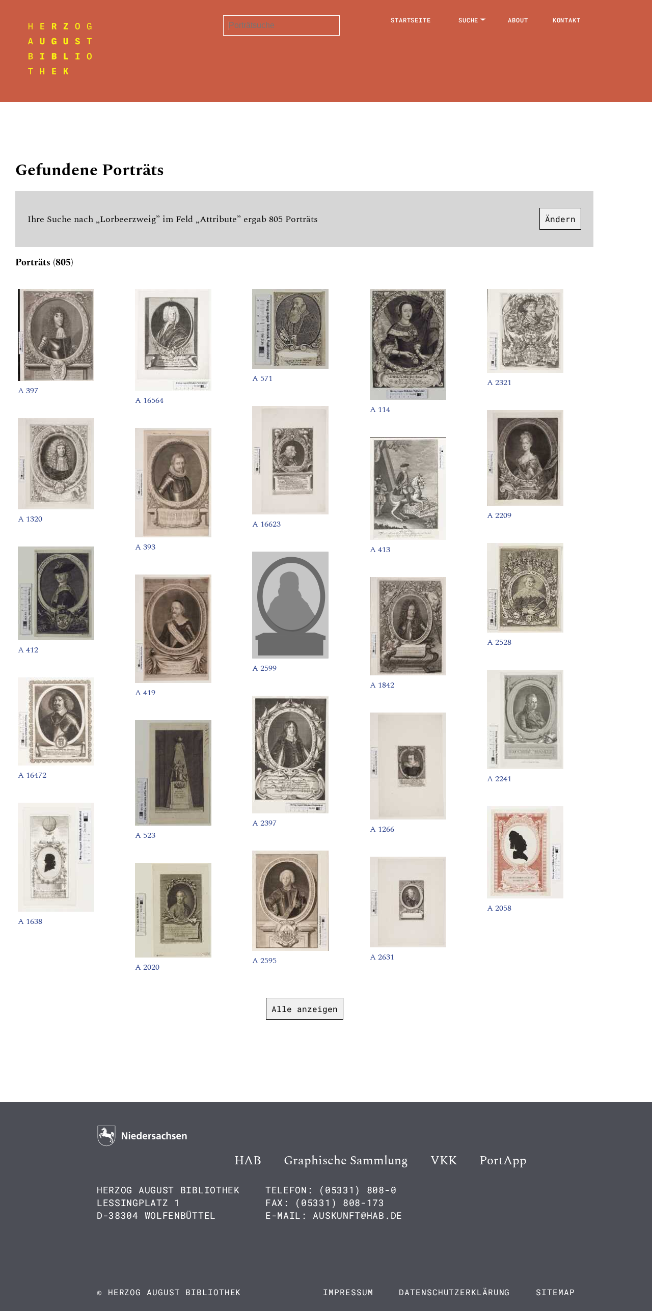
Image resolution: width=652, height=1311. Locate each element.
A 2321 (499, 382)
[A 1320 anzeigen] (56, 507)
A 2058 (499, 908)
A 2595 (264, 960)
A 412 (28, 650)
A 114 (380, 409)
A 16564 (149, 400)
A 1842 (382, 685)
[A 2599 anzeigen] (290, 656)
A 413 (380, 549)
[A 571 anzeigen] (290, 366)
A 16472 (32, 775)
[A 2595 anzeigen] (290, 948)
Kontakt (567, 20)
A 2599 (264, 668)
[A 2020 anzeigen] (173, 955)
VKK (443, 1161)
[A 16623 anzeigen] (290, 512)
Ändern (560, 218)
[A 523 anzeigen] (173, 823)
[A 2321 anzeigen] (525, 370)
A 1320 (30, 519)
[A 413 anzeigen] (408, 537)
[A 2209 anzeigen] (525, 503)
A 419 (145, 693)
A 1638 (30, 921)
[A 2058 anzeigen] (525, 896)
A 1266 (382, 829)
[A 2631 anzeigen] (408, 945)
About (518, 20)
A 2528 (499, 642)
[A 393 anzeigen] (173, 535)
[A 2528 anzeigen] (525, 630)
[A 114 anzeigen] (408, 397)
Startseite (411, 20)
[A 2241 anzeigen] (525, 766)
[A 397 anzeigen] (56, 378)
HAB (247, 1161)
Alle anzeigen (304, 1008)
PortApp (503, 1161)
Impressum (348, 1292)
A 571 (262, 378)
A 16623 (266, 524)
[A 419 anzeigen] (173, 680)
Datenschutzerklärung (454, 1292)
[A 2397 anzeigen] (290, 811)
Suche (468, 20)
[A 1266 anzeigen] (408, 817)
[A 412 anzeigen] (56, 638)
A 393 (145, 547)
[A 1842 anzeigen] (408, 673)
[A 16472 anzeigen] (56, 763)
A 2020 (147, 967)
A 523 (145, 835)
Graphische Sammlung (346, 1161)
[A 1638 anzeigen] (56, 909)
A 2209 (499, 515)
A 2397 (264, 823)
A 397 (28, 391)
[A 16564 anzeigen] (173, 388)
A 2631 (382, 957)
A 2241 (499, 779)
